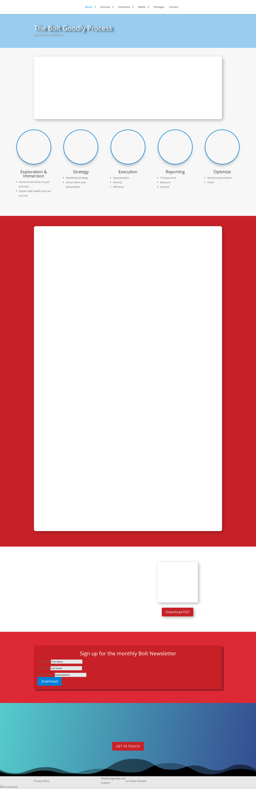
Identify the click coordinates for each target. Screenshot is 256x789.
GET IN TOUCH (128, 746)
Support (105, 782)
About (88, 7)
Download (49, 681)
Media (141, 7)
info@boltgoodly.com (113, 778)
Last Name (43, 668)
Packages (158, 7)
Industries (124, 7)
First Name (43, 661)
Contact (173, 7)
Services (105, 7)
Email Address (45, 674)
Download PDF (177, 612)
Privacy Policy (41, 781)
